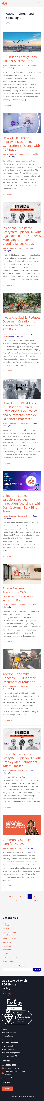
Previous (9, 896)
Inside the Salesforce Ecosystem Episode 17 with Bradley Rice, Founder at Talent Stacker (22, 760)
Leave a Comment (9, 65)
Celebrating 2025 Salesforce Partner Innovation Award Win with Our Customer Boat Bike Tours (22, 503)
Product (6, 929)
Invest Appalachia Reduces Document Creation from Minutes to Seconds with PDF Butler (21, 323)
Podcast (25, 248)
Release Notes (8, 961)
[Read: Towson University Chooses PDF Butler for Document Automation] (22, 659)
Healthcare (36, 154)
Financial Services (9, 938)
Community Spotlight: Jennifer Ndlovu (18, 842)
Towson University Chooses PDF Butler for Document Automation (19, 678)
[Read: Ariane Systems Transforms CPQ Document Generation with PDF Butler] (22, 573)
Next (37, 900)
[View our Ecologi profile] (14, 1003)
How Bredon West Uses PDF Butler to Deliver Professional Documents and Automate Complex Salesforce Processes (20, 411)
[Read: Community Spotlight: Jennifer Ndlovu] (22, 825)
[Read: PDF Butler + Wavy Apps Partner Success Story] (22, 42)
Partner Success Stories (27, 65)
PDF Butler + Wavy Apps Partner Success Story (20, 59)
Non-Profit (7, 950)
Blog (19, 248)
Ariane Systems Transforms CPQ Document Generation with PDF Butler (18, 594)
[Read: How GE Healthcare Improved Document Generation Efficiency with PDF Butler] (22, 123)
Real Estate (7, 953)
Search (22, 966)
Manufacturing (8, 946)
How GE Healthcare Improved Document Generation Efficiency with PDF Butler (21, 144)
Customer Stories (24, 154)
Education (36, 686)
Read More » (7, 105)
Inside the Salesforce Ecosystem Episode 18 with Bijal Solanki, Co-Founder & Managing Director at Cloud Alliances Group (22, 236)
